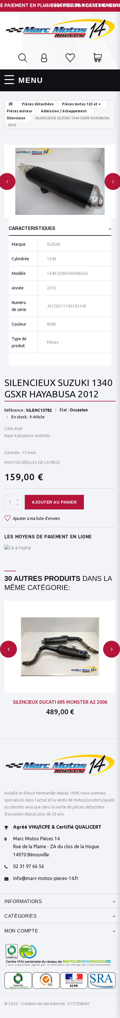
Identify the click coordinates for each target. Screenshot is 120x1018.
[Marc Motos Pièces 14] (60, 29)
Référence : (14, 410)
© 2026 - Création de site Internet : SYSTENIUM (46, 1003)
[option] (60, 181)
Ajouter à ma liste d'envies (36, 518)
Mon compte (21, 930)
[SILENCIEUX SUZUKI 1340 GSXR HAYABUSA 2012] (60, 181)
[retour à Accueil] (10, 104)
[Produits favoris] (70, 58)
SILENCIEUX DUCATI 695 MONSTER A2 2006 (60, 702)
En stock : (20, 417)
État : (64, 410)
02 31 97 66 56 (28, 866)
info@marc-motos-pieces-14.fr (45, 878)
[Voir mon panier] (98, 58)
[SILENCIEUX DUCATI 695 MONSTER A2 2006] (60, 647)
